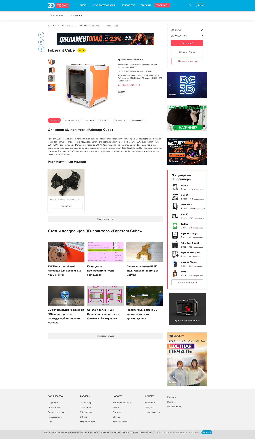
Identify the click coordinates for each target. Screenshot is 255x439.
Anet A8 (184, 195)
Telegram (149, 407)
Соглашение (54, 407)
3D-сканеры (76, 15)
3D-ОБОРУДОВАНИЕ (104, 5)
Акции (116, 407)
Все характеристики (127, 85)
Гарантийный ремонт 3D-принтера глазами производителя (142, 314)
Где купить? (187, 43)
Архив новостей (120, 421)
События (117, 412)
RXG (52, 199)
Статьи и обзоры (187, 52)
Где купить (89, 120)
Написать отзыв (185, 61)
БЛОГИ (83, 5)
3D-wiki (83, 417)
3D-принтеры (56, 15)
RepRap (184, 224)
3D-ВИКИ (146, 5)
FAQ (50, 421)
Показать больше (105, 336)
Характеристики (72, 120)
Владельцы (137, 120)
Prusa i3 (184, 271)
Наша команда (174, 406)
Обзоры (116, 417)
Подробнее (66, 206)
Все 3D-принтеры (186, 282)
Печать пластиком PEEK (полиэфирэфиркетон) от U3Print (142, 271)
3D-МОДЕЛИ (128, 5)
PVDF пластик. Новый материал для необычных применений (64, 271)
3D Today (52, 26)
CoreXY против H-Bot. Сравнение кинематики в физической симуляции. (103, 314)
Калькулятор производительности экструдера (100, 271)
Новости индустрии (122, 402)
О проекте (53, 402)
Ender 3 (184, 185)
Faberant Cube (73, 199)
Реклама (62, 41)
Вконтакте (150, 402)
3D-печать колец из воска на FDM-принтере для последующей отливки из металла (66, 316)
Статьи (104, 120)
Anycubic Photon (188, 262)
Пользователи (55, 417)
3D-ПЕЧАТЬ (162, 5)
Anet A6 (184, 214)
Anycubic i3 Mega (188, 233)
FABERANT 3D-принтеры (89, 26)
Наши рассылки (152, 412)
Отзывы (120, 120)
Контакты (171, 397)
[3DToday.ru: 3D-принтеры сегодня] (58, 7)
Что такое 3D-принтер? (189, 320)
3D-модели (85, 407)
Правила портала (56, 412)
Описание (54, 120)
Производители (87, 421)
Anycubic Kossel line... (191, 252)
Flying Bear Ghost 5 (189, 243)
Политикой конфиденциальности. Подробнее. (177, 432)
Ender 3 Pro (186, 204)
